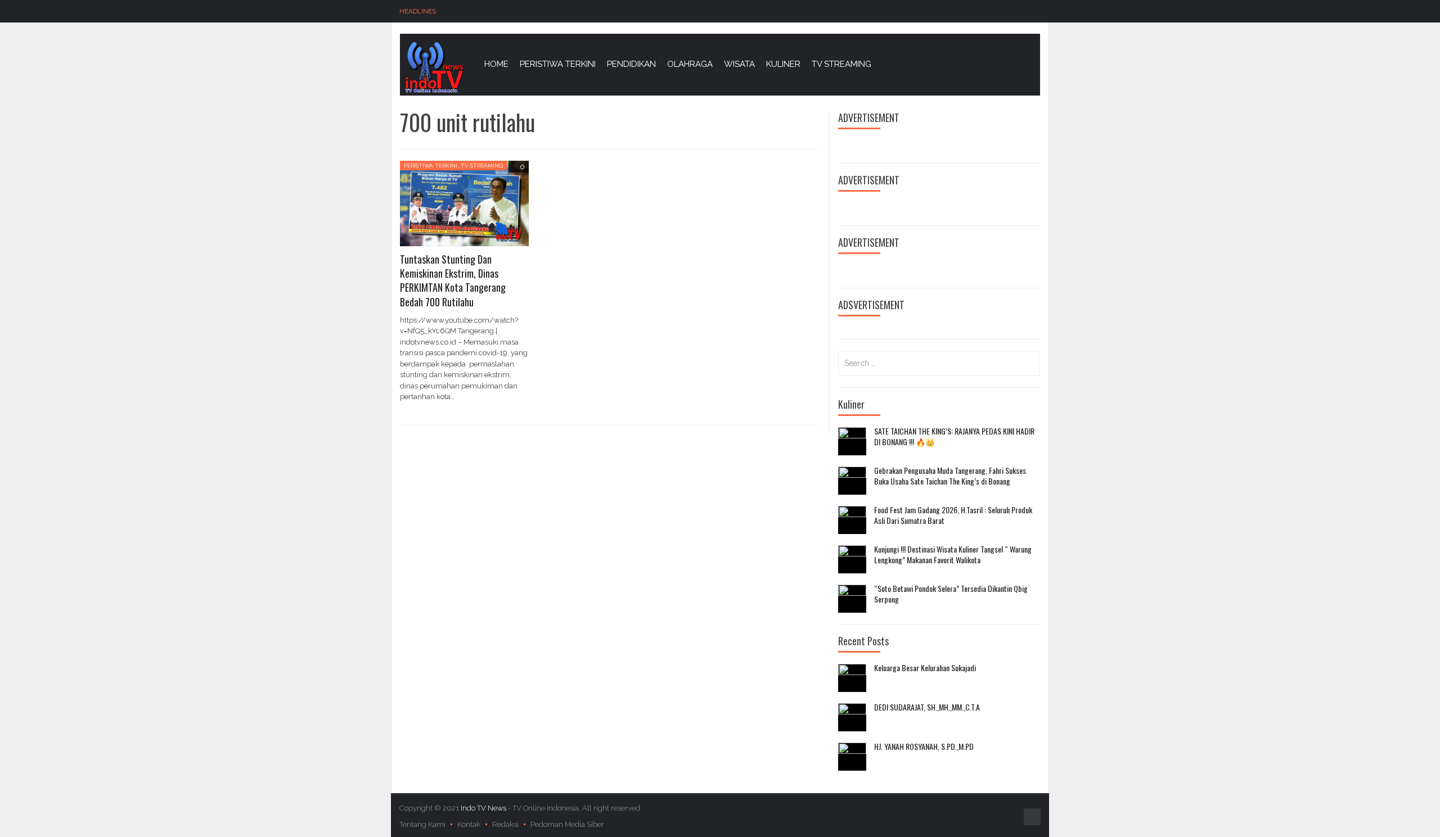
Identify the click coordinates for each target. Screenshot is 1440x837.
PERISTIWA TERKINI (558, 64)
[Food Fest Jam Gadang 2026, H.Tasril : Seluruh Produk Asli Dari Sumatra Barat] (852, 520)
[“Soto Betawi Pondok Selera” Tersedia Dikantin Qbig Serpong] (852, 599)
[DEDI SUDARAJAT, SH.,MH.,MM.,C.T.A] (852, 717)
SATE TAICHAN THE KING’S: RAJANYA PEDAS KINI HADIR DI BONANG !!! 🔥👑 (954, 436)
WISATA (739, 64)
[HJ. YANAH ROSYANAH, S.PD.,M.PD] (852, 757)
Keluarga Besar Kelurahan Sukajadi (925, 667)
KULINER (783, 64)
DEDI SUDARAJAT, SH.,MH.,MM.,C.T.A (927, 707)
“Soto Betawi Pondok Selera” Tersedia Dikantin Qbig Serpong (951, 594)
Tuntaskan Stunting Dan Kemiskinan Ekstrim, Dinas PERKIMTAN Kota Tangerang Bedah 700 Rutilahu (453, 280)
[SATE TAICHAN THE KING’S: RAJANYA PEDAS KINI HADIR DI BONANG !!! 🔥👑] (852, 441)
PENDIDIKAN (631, 64)
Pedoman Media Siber (567, 824)
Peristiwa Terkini (430, 165)
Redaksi (505, 824)
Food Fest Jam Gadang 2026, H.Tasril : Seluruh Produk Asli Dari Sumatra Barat (953, 515)
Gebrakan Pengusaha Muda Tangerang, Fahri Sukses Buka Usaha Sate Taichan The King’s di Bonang (950, 476)
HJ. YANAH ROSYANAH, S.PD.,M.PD (924, 746)
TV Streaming (482, 165)
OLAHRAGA (690, 64)
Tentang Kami (422, 824)
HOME (496, 64)
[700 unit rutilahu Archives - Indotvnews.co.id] (433, 66)
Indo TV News (484, 808)
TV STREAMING (841, 64)
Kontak (468, 824)
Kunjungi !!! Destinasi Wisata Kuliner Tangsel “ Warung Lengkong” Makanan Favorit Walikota (953, 554)
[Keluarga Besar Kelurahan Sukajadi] (852, 678)
